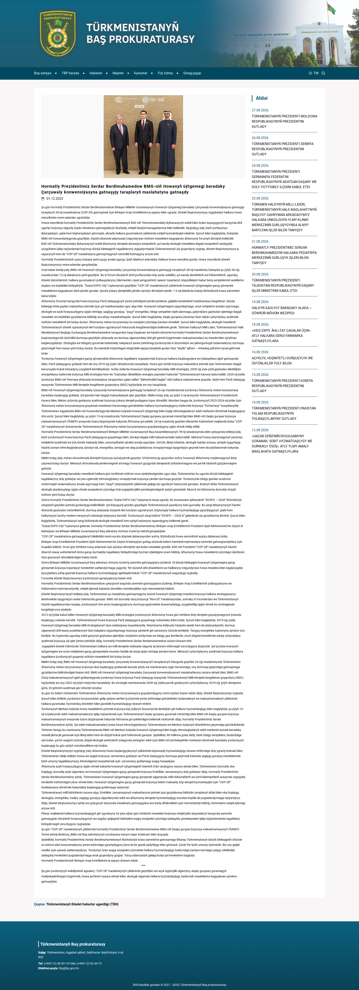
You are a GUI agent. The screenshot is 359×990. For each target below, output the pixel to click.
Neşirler (118, 73)
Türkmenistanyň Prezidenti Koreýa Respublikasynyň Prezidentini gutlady (282, 386)
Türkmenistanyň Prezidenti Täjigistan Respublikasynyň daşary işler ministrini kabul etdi (283, 285)
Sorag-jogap (192, 73)
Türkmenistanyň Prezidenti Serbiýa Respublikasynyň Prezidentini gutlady (283, 149)
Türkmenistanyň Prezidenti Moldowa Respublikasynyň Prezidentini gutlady (284, 121)
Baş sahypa (42, 73)
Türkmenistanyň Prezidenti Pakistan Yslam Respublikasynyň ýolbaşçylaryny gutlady (284, 413)
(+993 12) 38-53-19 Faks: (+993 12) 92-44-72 (70, 963)
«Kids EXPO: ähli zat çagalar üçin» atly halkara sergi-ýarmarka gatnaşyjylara (281, 336)
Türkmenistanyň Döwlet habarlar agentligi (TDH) (82, 904)
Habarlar (96, 73)
